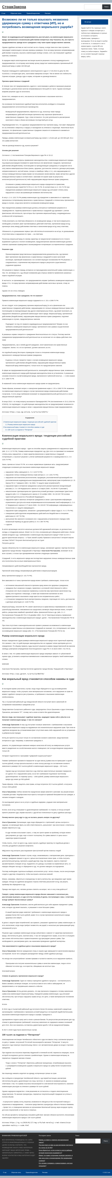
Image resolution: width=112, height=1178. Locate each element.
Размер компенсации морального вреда (20, 424)
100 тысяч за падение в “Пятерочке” (19, 430)
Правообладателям (33, 13)
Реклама (48, 13)
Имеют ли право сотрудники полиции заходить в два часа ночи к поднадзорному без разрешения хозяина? (56, 1158)
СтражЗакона (14, 7)
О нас (3, 13)
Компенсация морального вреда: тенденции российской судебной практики (29, 422)
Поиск (106, 7)
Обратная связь (15, 13)
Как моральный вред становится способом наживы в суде (23, 427)
